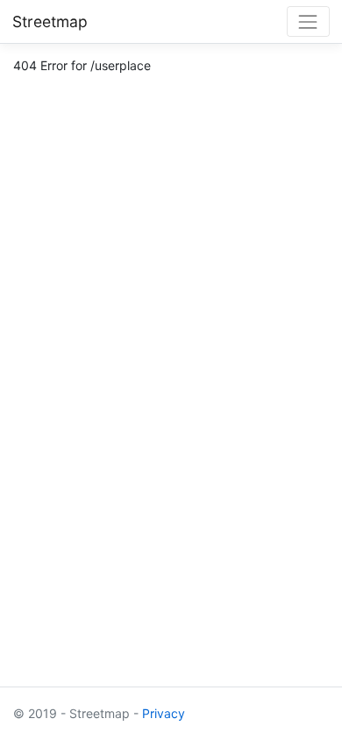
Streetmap (50, 21)
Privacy (163, 713)
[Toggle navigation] (308, 21)
